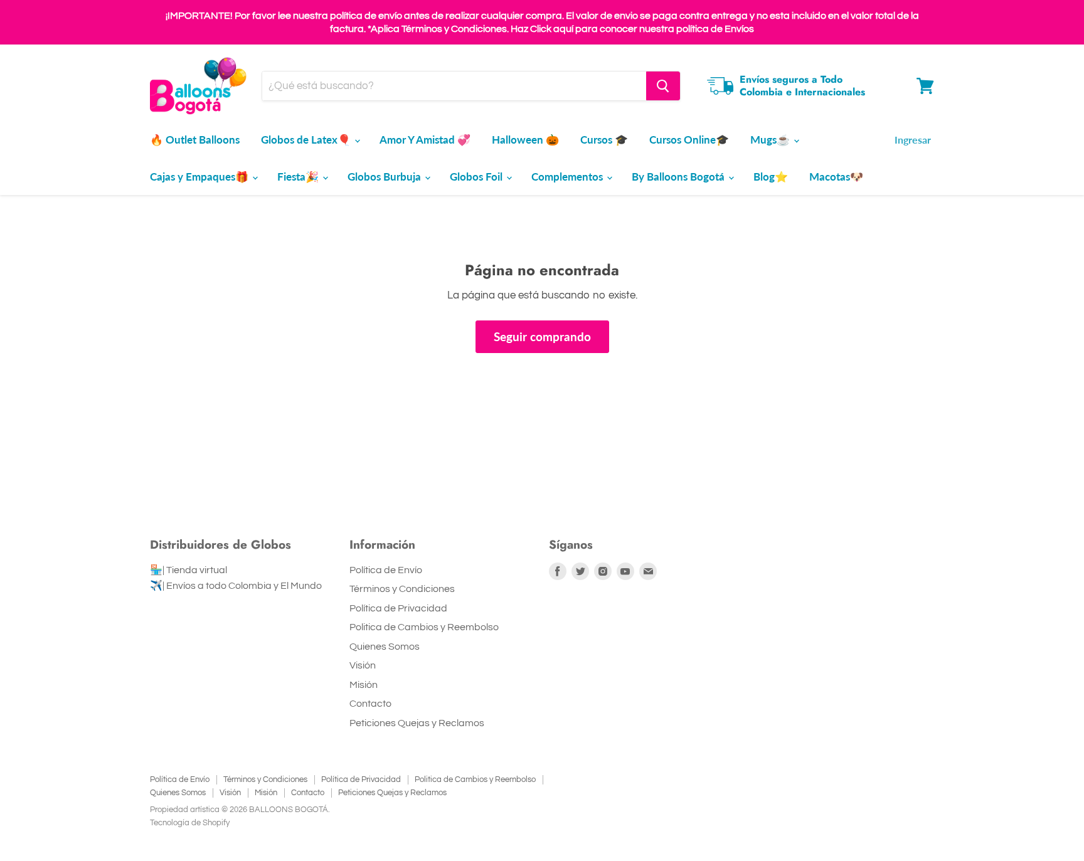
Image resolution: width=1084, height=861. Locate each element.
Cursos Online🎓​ (689, 139)
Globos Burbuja (385, 176)
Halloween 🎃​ (525, 139)
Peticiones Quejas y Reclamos (416, 723)
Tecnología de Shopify (190, 822)
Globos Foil (477, 176)
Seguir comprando (542, 336)
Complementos (568, 176)
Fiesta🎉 (299, 176)
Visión (362, 665)
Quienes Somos (384, 647)
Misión (363, 685)
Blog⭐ (770, 176)
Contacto (370, 704)
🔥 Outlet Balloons (195, 139)
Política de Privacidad (398, 608)
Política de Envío (385, 570)
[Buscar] (663, 85)
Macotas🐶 (836, 176)
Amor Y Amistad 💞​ (425, 139)
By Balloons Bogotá (679, 176)
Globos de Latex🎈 (307, 139)
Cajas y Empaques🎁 (200, 176)
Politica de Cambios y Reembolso (424, 627)
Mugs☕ (771, 139)
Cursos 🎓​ (604, 139)
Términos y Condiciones (402, 589)
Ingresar (913, 139)
